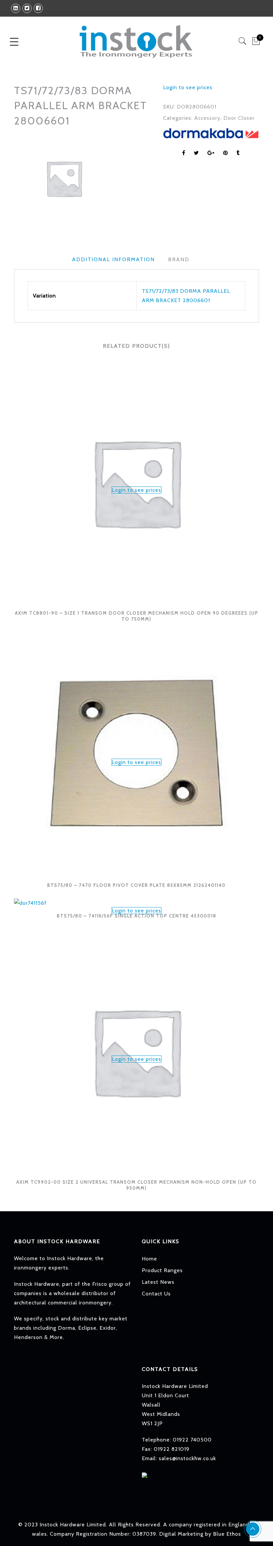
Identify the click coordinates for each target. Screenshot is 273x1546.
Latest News (158, 1282)
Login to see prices (187, 87)
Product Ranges (162, 1270)
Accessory (207, 118)
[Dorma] (210, 133)
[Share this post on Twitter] (196, 153)
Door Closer (239, 118)
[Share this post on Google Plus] (211, 153)
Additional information (113, 259)
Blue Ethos (227, 1534)
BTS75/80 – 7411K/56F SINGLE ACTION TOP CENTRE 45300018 (136, 915)
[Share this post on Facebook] (183, 153)
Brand (178, 259)
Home (149, 1259)
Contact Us (156, 1293)
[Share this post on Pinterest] (225, 153)
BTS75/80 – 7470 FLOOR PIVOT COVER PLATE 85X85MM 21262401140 (136, 885)
